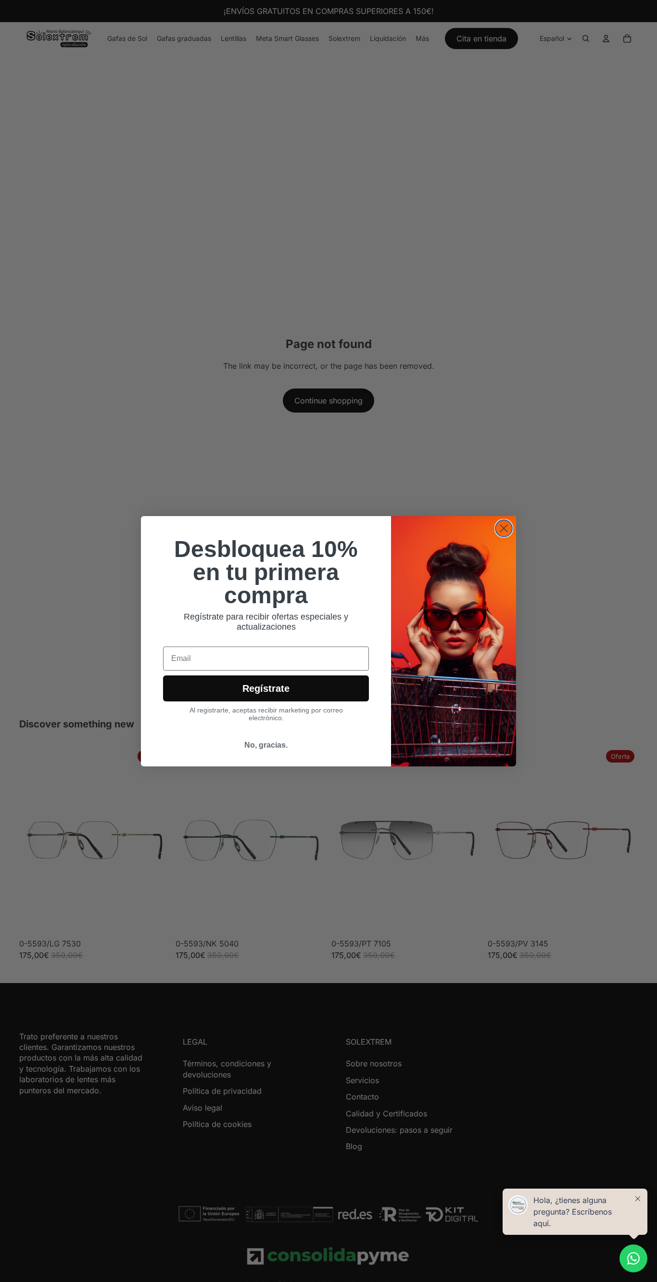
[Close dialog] (503, 528)
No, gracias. (266, 745)
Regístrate (266, 688)
